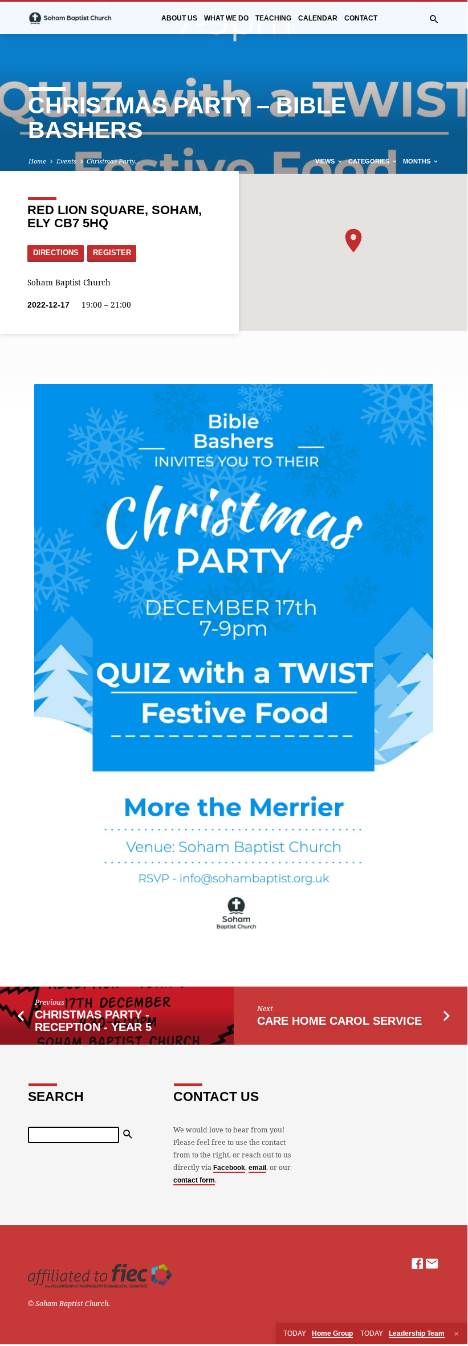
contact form (194, 1180)
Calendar (317, 18)
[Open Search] (434, 19)
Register (112, 253)
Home (37, 161)
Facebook (229, 1168)
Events (66, 161)
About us (179, 18)
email (257, 1168)
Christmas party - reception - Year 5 (93, 1021)
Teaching (273, 18)
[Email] (432, 1263)
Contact (360, 18)
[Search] (128, 1134)
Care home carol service (339, 1020)
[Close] (456, 1333)
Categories (369, 161)
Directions (56, 253)
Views (325, 161)
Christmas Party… (113, 161)
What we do (226, 18)
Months (417, 161)
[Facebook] (417, 1263)
